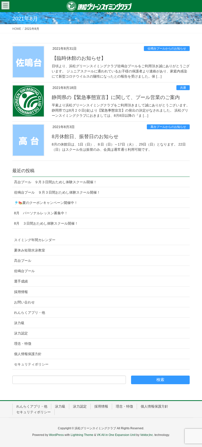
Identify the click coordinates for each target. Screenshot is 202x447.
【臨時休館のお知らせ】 (79, 58)
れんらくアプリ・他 (29, 313)
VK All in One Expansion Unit (116, 435)
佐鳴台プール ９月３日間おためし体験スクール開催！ (57, 192)
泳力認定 (21, 333)
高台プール (22, 261)
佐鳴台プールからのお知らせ (167, 48)
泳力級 (19, 323)
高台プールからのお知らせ (168, 127)
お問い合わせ (24, 302)
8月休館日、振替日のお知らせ (85, 136)
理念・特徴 (22, 344)
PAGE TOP (192, 429)
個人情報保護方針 (28, 354)
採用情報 (21, 292)
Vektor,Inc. (147, 435)
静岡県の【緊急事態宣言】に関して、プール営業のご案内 (116, 97)
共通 (183, 87)
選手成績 (21, 281)
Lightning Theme (82, 435)
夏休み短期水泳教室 (29, 250)
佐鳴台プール (24, 271)
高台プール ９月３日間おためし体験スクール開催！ (55, 182)
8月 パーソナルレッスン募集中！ (41, 213)
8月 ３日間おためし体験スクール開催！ (46, 223)
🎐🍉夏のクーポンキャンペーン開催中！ (46, 203)
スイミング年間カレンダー (34, 240)
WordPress (56, 435)
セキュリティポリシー (31, 364)
